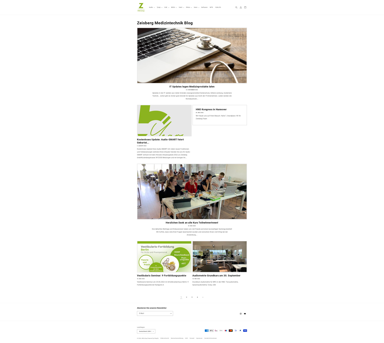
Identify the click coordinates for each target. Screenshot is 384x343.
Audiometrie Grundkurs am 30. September (216, 275)
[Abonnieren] (170, 313)
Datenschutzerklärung (177, 338)
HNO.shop (144, 338)
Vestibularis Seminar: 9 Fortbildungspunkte (161, 275)
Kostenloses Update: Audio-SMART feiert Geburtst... (160, 141)
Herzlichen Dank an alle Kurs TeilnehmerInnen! (192, 222)
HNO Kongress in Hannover (211, 109)
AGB (186, 338)
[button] (152, 7)
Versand (192, 338)
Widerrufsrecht (164, 338)
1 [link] (181, 297)
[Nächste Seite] (203, 297)
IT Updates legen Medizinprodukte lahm (192, 86)
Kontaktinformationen (210, 338)
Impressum (199, 338)
